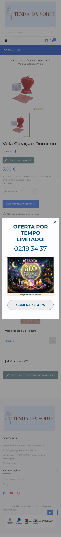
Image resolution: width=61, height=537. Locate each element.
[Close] (55, 222)
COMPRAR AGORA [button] (30, 305)
